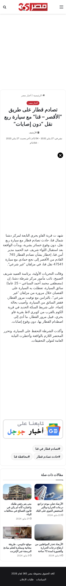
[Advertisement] (33, 50)
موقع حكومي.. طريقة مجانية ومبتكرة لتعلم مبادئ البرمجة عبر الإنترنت (17, 547)
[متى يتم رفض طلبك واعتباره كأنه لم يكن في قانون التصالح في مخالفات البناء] (17, 492)
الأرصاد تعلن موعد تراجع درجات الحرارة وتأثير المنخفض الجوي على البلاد (49, 507)
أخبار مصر (26, 95)
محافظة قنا (21, 456)
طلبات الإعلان (27, 579)
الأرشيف (33, 132)
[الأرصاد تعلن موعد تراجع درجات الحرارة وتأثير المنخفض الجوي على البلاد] (48, 492)
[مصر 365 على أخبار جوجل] (33, 429)
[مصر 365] (33, 7)
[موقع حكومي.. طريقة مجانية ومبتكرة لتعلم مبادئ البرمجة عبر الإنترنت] (17, 532)
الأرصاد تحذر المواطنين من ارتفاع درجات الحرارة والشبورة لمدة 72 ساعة (49, 547)
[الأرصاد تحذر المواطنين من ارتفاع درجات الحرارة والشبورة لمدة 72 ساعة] (48, 532)
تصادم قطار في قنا (46, 448)
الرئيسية (38, 95)
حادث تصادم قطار (47, 456)
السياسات (41, 579)
